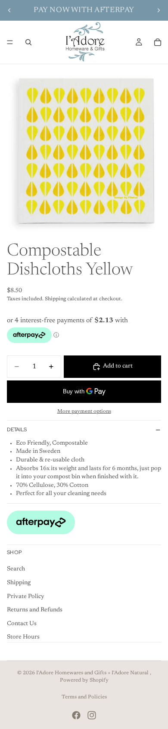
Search (16, 570)
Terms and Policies (84, 697)
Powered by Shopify (84, 680)
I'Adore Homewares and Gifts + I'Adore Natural (93, 673)
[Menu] (10, 42)
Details (17, 429)
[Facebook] (76, 715)
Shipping (19, 583)
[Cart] (157, 42)
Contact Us (22, 624)
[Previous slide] (9, 10)
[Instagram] (92, 715)
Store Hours (23, 638)
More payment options (84, 411)
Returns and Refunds (34, 611)
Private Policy (25, 597)
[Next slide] (158, 10)
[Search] (28, 42)
